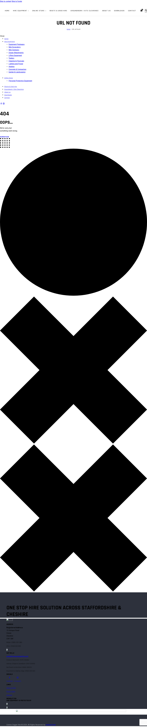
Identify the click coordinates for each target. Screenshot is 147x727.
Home (68, 29)
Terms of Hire (11, 688)
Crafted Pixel (51, 725)
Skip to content (5, 1)
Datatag (9, 695)
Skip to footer (17, 1)
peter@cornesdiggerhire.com (17, 656)
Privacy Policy (10, 691)
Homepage (4, 137)
